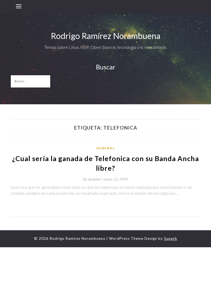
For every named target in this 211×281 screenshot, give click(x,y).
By (93, 179)
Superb (170, 238)
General (105, 148)
